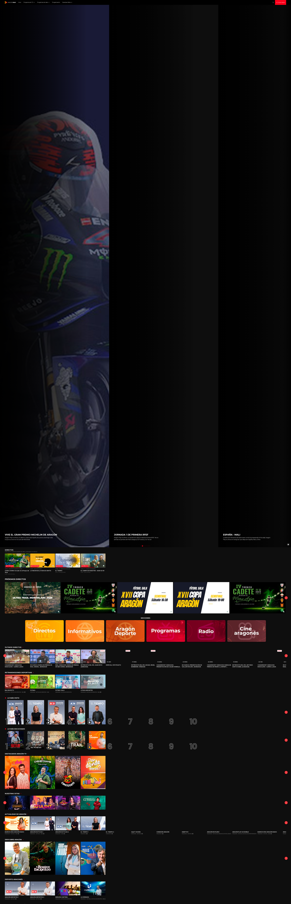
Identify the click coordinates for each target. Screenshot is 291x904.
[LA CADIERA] (96, 740)
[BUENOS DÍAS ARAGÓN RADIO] (17, 823)
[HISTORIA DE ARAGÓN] (55, 740)
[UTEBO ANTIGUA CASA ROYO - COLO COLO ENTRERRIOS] (201, 597)
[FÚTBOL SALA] (67, 682)
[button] (29, 2)
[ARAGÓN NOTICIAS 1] (14, 712)
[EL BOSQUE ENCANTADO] (42, 858)
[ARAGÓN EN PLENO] (219, 823)
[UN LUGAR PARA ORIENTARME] (194, 858)
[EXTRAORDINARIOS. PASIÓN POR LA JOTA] (17, 803)
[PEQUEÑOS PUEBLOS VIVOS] (93, 858)
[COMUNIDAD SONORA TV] (270, 772)
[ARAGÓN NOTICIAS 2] (76, 712)
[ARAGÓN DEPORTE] (117, 740)
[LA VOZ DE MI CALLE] (270, 858)
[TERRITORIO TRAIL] (76, 740)
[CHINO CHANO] (42, 772)
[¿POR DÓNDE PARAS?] (93, 772)
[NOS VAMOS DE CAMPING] (194, 772)
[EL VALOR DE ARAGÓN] (244, 858)
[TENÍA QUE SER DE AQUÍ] (168, 772)
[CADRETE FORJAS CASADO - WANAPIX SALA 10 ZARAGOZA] (145, 597)
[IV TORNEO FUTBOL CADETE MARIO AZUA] (89, 597)
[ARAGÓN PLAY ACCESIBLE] (244, 823)
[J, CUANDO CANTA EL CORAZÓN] (143, 803)
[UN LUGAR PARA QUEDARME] (168, 858)
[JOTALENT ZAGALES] (67, 803)
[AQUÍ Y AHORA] (143, 823)
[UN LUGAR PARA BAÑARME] (219, 858)
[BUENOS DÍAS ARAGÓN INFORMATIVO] (158, 740)
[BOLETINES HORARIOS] (199, 740)
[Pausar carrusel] (288, 544)
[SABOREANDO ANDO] (17, 772)
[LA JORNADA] (137, 712)
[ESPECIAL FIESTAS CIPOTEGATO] (67, 772)
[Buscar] (273, 2)
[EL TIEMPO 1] (35, 712)
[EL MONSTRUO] (137, 740)
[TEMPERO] (17, 858)
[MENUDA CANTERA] (67, 888)
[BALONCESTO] (17, 682)
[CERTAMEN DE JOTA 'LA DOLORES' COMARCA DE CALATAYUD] (93, 803)
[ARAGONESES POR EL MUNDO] (219, 772)
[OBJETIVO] (194, 823)
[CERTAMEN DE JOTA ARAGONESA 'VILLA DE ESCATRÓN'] (118, 803)
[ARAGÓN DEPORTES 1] (55, 712)
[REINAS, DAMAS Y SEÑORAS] (35, 740)
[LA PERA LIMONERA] (244, 772)
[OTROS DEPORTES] (93, 682)
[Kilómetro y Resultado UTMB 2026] (32, 597)
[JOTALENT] (42, 803)
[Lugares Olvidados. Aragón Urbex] (118, 858)
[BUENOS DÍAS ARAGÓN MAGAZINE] (178, 740)
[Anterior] (4, 655)
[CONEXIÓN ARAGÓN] (178, 712)
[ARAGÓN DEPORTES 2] (158, 712)
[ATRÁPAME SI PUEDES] (118, 772)
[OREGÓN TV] (199, 712)
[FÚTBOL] (42, 682)
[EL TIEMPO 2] (96, 712)
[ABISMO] (14, 740)
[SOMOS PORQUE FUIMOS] (67, 858)
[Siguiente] (286, 597)
